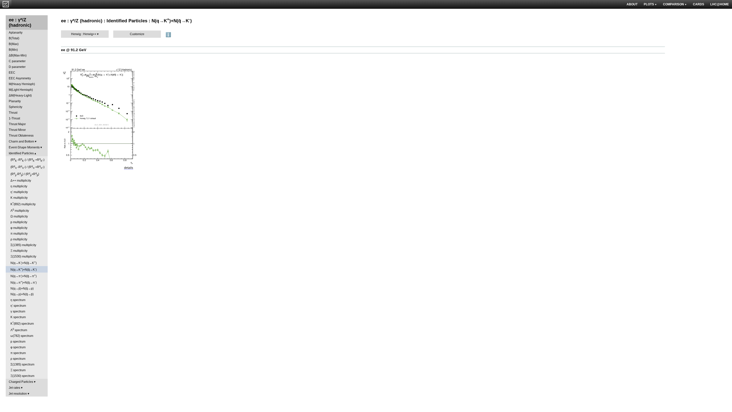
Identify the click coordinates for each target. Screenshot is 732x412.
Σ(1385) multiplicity (23, 245)
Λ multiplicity (19, 210)
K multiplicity (19, 197)
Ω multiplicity (19, 216)
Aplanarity (15, 32)
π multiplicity (19, 233)
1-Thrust (14, 118)
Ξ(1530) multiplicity (23, 256)
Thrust (13, 112)
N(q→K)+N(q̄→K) (23, 263)
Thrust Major (17, 124)
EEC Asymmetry (20, 78)
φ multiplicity (18, 227)
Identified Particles (21, 153)
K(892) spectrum (22, 323)
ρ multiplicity (18, 239)
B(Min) (13, 49)
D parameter (17, 66)
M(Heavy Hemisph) (22, 84)
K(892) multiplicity (23, 204)
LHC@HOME (719, 4)
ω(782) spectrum (21, 335)
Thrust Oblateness (21, 135)
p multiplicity (18, 222)
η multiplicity (18, 186)
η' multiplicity (19, 192)
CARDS (698, 4)
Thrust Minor (17, 129)
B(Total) (14, 38)
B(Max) (13, 44)
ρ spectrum (17, 358)
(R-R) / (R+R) (27, 159)
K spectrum (18, 317)
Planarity (15, 101)
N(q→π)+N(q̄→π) (23, 276)
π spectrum (18, 353)
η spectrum (17, 300)
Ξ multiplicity (18, 250)
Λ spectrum (18, 330)
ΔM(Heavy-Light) (20, 95)
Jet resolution (18, 393)
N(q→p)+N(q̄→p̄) (22, 294)
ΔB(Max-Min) (17, 55)
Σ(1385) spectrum (22, 364)
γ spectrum (17, 311)
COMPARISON (673, 4)
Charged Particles (21, 381)
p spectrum (17, 341)
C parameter (17, 61)
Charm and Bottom (21, 141)
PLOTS (649, 4)
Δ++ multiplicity (20, 180)
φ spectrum (18, 347)
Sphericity (15, 107)
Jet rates (14, 387)
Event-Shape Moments (24, 147)
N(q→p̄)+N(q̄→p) (22, 288)
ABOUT (632, 4)
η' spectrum (18, 305)
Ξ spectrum (18, 370)
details (128, 167)
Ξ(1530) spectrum (22, 375)
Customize (137, 34)
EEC (12, 72)
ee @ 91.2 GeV (73, 50)
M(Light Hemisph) (21, 89)
